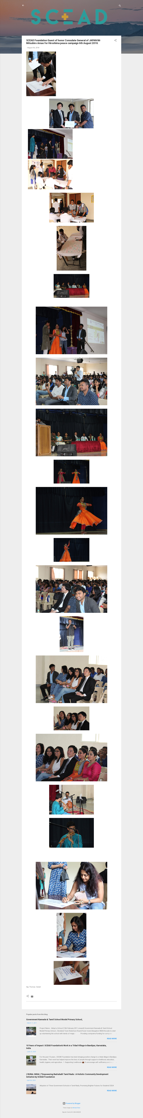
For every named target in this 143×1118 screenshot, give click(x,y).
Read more (112, 1039)
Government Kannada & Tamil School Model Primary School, (54, 1019)
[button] (115, 40)
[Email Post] (32, 997)
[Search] (120, 6)
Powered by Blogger (72, 1103)
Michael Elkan (76, 1108)
